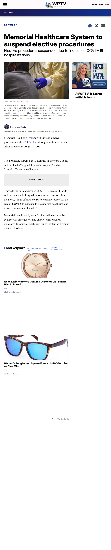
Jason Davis (20, 127)
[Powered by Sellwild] (65, 419)
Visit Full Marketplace (56, 249)
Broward (10, 25)
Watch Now (99, 4)
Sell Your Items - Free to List (37, 249)
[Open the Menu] (5, 4)
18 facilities (31, 142)
